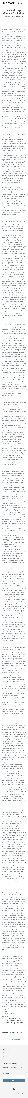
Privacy (5, 1056)
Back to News (15, 1039)
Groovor (11, 1093)
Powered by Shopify (18, 1093)
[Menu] (25, 3)
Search (5, 1052)
